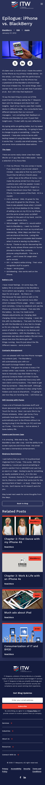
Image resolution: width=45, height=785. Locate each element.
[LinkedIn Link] (24, 778)
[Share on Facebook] (30, 63)
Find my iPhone (13, 166)
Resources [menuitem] (6, 747)
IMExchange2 (12, 223)
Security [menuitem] (26, 769)
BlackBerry (7, 30)
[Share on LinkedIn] (22, 63)
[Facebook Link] (20, 778)
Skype (9, 268)
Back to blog (22, 503)
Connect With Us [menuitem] (9, 755)
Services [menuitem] (5, 723)
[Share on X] (15, 63)
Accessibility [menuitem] (16, 769)
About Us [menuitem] (6, 739)
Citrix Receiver (13, 199)
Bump (9, 244)
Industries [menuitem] (6, 731)
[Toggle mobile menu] (41, 3)
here (39, 483)
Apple (27, 30)
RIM (18, 30)
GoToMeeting (12, 271)
